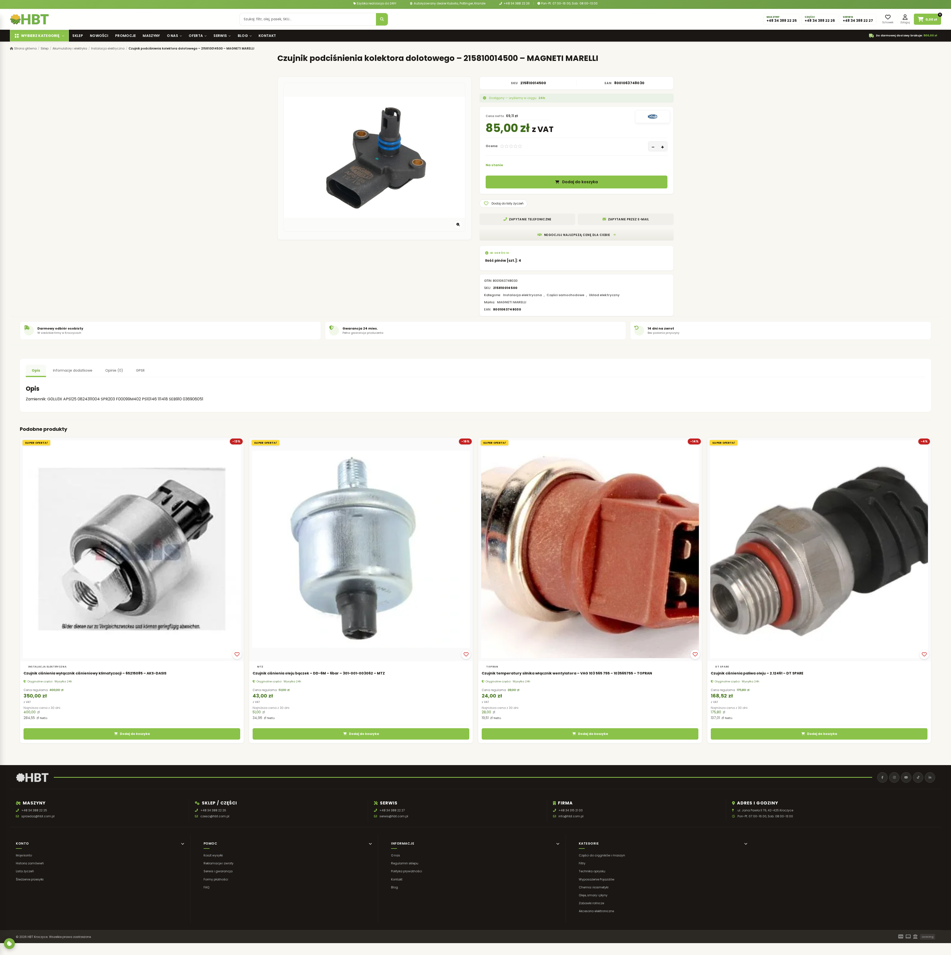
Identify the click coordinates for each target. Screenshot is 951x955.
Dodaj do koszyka (580, 181)
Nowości (99, 35)
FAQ (206, 887)
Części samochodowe (565, 295)
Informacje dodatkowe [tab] (72, 370)
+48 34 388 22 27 (392, 810)
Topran (492, 667)
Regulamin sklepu (404, 863)
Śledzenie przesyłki (30, 879)
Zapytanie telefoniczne (530, 219)
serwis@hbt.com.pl (393, 816)
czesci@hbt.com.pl (214, 816)
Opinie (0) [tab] (114, 370)
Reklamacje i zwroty (219, 863)
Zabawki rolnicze (591, 903)
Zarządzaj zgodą (9, 943)
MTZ (260, 667)
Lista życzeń (25, 871)
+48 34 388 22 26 (516, 3)
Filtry (582, 863)
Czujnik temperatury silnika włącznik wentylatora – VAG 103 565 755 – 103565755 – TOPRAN (567, 673)
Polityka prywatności (406, 871)
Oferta (196, 35)
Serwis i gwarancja (218, 871)
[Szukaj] (382, 19)
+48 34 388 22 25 (34, 810)
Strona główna (25, 48)
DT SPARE (722, 667)
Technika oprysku (592, 871)
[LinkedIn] (930, 777)
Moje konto (24, 855)
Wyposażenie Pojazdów (596, 879)
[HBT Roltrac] (29, 19)
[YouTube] (906, 777)
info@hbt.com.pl (570, 816)
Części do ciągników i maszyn (602, 855)
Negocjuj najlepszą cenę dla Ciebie (577, 235)
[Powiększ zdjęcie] (458, 224)
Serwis (220, 35)
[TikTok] (918, 777)
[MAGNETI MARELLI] (652, 116)
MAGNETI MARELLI (511, 302)
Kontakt (267, 35)
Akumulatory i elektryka (70, 48)
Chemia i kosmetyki (593, 887)
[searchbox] (308, 19)
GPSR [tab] (140, 370)
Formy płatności (216, 879)
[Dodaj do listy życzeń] (237, 654)
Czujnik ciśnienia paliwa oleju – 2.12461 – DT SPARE (757, 673)
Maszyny (151, 35)
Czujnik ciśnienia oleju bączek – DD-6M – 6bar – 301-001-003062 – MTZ (319, 673)
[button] (503, 203)
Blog (243, 35)
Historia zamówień (30, 863)
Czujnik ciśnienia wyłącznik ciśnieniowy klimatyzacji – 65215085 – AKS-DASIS (95, 673)
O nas (172, 35)
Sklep (77, 35)
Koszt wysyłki (213, 855)
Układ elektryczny (604, 295)
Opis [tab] (36, 370)
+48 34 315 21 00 (570, 810)
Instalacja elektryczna (108, 48)
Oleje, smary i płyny (593, 895)
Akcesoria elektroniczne (596, 911)
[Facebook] (882, 777)
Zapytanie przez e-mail (628, 219)
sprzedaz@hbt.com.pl (37, 816)
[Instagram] (894, 777)
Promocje (125, 35)
